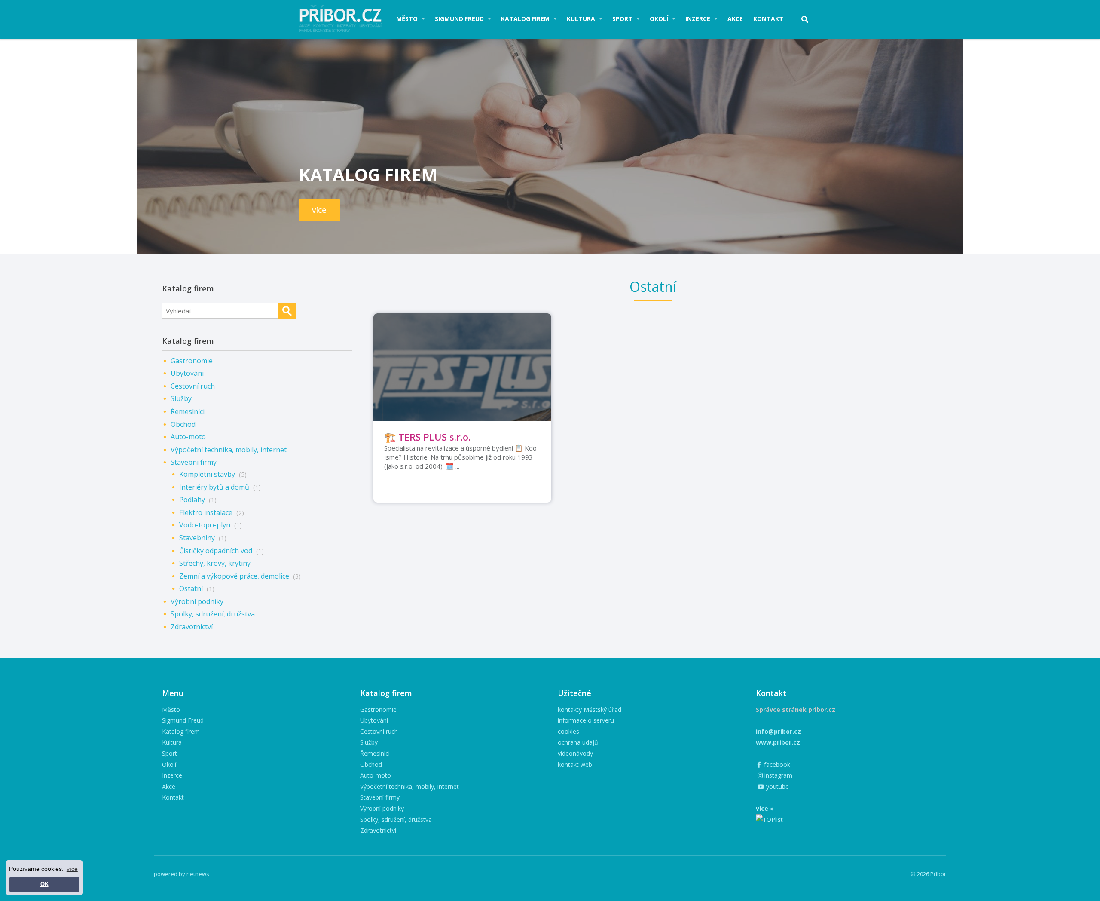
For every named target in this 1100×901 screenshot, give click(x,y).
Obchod (183, 424)
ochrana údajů (578, 742)
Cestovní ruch (193, 386)
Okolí (659, 19)
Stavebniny (197, 537)
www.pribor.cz (778, 742)
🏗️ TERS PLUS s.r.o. (427, 436)
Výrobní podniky (197, 601)
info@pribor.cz (778, 731)
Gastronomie (192, 360)
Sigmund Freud (459, 19)
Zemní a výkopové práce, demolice (234, 576)
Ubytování (187, 373)
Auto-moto (188, 436)
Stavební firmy (194, 462)
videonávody (575, 753)
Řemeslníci (188, 411)
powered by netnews (181, 874)
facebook (776, 764)
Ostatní (191, 588)
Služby (181, 398)
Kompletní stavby (207, 474)
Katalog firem (525, 19)
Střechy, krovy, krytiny (215, 563)
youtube (776, 786)
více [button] (72, 868)
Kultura (581, 19)
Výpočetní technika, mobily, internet (229, 449)
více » (765, 808)
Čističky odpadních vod (215, 550)
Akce (735, 19)
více (319, 209)
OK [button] (44, 884)
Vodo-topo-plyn (204, 525)
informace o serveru (586, 720)
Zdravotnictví (192, 626)
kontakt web (575, 764)
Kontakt (768, 19)
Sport (622, 19)
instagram (777, 775)
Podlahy (192, 499)
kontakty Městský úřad (589, 709)
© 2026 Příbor (928, 874)
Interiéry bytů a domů (214, 487)
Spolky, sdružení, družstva (213, 614)
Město (407, 19)
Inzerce (697, 19)
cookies (568, 731)
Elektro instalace (205, 512)
